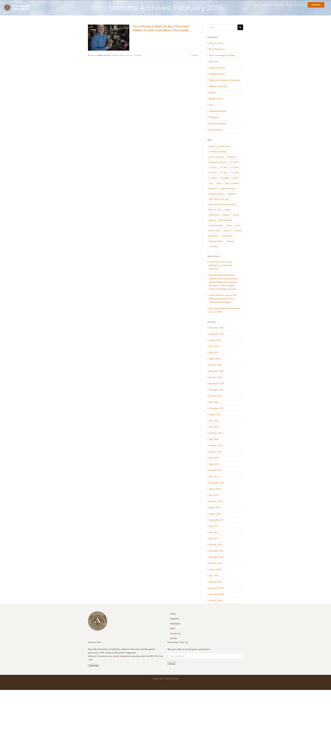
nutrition (227, 230)
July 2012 (213, 525)
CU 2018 (212, 172)
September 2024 (216, 383)
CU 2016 (235, 167)
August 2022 (215, 414)
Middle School (216, 98)
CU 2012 (212, 167)
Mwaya (229, 225)
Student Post (227, 235)
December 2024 (216, 370)
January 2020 (215, 451)
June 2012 (214, 532)
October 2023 (215, 395)
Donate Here (93, 666)
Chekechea (231, 156)
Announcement (216, 42)
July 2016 (213, 494)
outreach (238, 230)
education (213, 188)
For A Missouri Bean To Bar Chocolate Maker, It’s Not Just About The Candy (161, 28)
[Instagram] (165, 685)
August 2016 (215, 488)
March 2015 (214, 507)
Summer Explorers (218, 123)
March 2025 (214, 358)
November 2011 (216, 550)
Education (213, 61)
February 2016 (216, 501)
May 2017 (213, 476)
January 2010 (215, 581)
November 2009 (216, 594)
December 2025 (216, 327)
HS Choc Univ (215, 209)
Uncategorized (215, 129)
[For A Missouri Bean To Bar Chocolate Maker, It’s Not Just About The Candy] (108, 38)
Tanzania (230, 241)
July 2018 (213, 457)
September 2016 (216, 482)
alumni (212, 146)
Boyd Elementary (217, 48)
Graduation (232, 193)
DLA (211, 183)
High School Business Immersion (121, 55)
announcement (224, 146)
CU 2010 (234, 162)
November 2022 (216, 408)
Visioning (213, 246)
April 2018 (214, 463)
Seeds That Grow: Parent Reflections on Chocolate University (220, 265)
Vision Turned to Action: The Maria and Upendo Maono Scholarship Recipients (222, 298)
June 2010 (214, 575)
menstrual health (216, 225)
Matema (212, 220)
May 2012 (213, 538)
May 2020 (213, 439)
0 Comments (137, 55)
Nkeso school (214, 230)
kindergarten (214, 214)
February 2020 (216, 445)
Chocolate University (218, 162)
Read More (194, 55)
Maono (212, 92)
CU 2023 (224, 172)
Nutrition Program (217, 110)
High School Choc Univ (219, 199)
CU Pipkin (224, 177)
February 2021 (216, 432)
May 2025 (213, 352)
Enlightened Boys (217, 73)
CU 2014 (224, 167)
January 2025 (215, 364)
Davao (235, 177)
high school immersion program (222, 204)
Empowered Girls (217, 67)
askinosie (93, 55)
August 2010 (215, 569)
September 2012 (216, 519)
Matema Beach (225, 220)
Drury (219, 183)
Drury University (232, 183)
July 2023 (213, 401)
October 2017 (215, 470)
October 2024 (215, 377)
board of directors (216, 156)
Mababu (226, 214)
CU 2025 (235, 172)
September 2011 (216, 556)
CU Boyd (213, 177)
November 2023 (216, 389)
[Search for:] (222, 27)
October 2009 (215, 600)
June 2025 (214, 346)
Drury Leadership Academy (222, 55)
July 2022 (213, 420)
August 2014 (215, 513)
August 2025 (215, 339)
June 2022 (214, 426)
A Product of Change (217, 151)
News (211, 104)
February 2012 (216, 544)
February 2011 (216, 563)
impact (228, 209)
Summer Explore (216, 241)
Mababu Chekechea (218, 86)
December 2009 (216, 587)
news (238, 225)
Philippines (214, 117)
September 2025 (216, 333)
